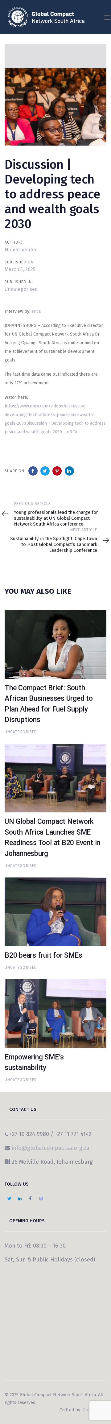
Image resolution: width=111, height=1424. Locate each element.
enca (36, 311)
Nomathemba (20, 250)
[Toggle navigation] (94, 17)
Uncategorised (21, 289)
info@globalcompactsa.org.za (50, 1148)
